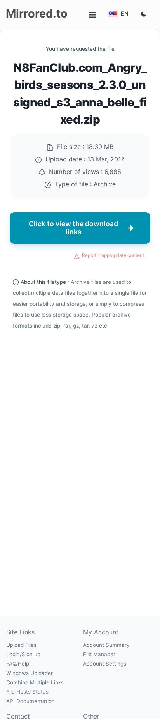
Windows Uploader (29, 673)
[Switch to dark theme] (143, 14)
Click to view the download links (73, 228)
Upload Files (21, 645)
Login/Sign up (23, 654)
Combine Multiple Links (35, 682)
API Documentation (30, 701)
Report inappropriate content (113, 255)
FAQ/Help (17, 664)
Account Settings (104, 664)
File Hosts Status (27, 692)
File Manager (99, 654)
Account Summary (106, 645)
